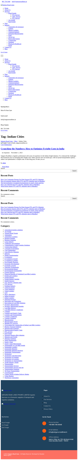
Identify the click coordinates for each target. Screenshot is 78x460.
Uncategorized (9, 372)
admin (4, 163)
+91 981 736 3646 (55, 425)
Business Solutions (10, 240)
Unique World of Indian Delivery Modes (17, 374)
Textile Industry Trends (11, 362)
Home (6, 8)
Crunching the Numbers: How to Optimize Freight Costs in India (32, 148)
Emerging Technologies (12, 267)
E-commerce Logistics (11, 260)
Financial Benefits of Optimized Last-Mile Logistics (20, 274)
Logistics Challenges (11, 316)
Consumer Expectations (12, 248)
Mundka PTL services (11, 323)
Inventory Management (12, 304)
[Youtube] (72, 454)
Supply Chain (9, 342)
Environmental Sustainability (13, 270)
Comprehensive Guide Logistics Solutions (17, 245)
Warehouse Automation (12, 378)
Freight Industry (9, 277)
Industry (7, 25)
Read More (5, 166)
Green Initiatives (9, 289)
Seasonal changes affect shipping (14, 335)
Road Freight (12, 13)
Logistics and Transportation (13, 315)
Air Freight (11, 20)
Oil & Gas (11, 37)
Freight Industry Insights (12, 279)
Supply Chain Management (13, 344)
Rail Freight (12, 22)
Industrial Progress (10, 299)
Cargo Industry (9, 242)
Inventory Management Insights (14, 306)
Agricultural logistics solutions (14, 230)
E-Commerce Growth (11, 259)
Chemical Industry (13, 32)
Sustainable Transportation (12, 352)
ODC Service (16, 16)
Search (3, 168)
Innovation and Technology (13, 301)
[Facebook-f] (61, 454)
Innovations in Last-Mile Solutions (15, 303)
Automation (8, 235)
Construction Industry (11, 247)
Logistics (7, 311)
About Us (7, 10)
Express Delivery (10, 272)
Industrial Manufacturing (15, 33)
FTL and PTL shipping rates (13, 282)
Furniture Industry (10, 286)
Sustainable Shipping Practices (14, 350)
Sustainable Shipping (11, 349)
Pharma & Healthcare (14, 44)
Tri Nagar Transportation (12, 371)
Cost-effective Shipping (12, 252)
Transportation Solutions (12, 369)
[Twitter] (64, 454)
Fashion (10, 28)
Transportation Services (12, 366)
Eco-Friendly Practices (11, 262)
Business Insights (10, 238)
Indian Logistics (9, 298)
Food (10, 35)
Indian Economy (10, 296)
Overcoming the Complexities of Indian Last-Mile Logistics (22, 325)
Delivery (7, 253)
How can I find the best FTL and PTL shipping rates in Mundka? (20, 184)
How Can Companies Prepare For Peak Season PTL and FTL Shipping (22, 179)
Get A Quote (4, 52)
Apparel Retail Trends (11, 233)
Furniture (11, 42)
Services (7, 11)
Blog (6, 49)
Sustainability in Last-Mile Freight (15, 345)
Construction (12, 40)
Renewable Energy (14, 39)
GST (6, 293)
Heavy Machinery (10, 294)
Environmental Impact (11, 269)
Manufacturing (9, 320)
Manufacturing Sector (11, 321)
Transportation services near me (14, 367)
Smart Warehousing (10, 340)
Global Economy (10, 287)
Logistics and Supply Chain (13, 313)
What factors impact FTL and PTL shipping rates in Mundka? (19, 186)
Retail (10, 45)
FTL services (8, 284)
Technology (8, 354)
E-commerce (8, 257)
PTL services (8, 332)
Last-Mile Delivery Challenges (14, 310)
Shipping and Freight (11, 337)
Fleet (6, 23)
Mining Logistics (13, 30)
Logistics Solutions (10, 318)
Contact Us (8, 47)
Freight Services (9, 281)
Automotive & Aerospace (16, 27)
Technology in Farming (12, 357)
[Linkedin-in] (68, 454)
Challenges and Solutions (12, 243)
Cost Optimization (6, 144)
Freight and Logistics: (11, 276)
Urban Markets (9, 376)
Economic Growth (10, 265)
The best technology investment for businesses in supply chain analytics (22, 183)
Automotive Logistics (11, 237)
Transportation (9, 364)
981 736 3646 (6, 1)
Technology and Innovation (13, 355)
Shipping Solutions (10, 338)
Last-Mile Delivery (10, 308)
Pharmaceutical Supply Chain (13, 330)
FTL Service (16, 15)
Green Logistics (9, 291)
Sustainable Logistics (11, 347)
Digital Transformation (11, 255)
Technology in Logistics (12, 359)
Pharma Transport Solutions (13, 327)
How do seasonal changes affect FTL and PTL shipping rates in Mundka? (23, 181)
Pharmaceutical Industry (12, 328)
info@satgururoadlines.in (19, 1)
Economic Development (12, 264)
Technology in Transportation (13, 361)
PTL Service (16, 18)
